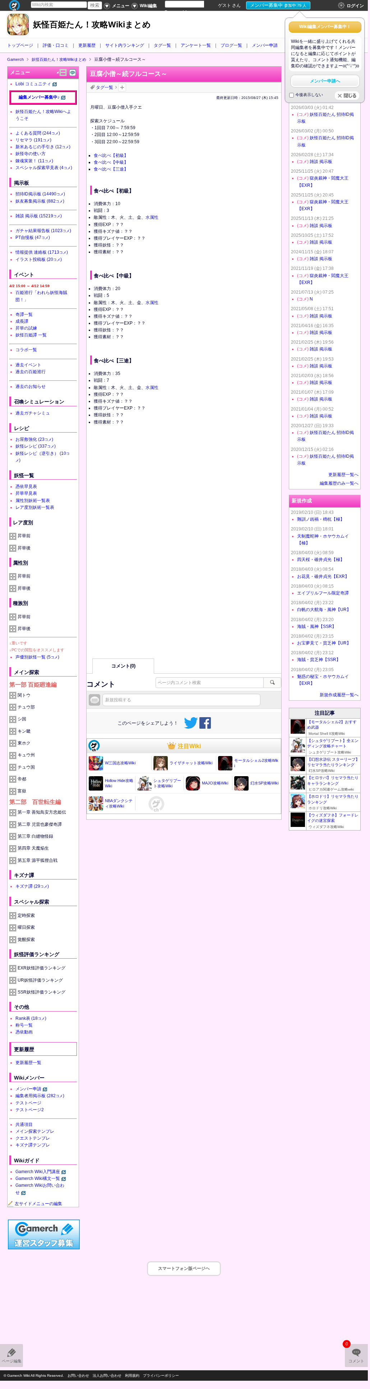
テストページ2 (29, 1109)
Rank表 (30, 1018)
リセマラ (33, 139)
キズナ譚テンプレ (32, 1145)
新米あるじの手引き (42, 146)
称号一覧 (24, 1025)
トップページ (20, 45)
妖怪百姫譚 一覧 (31, 335)
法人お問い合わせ (107, 1375)
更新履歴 (87, 45)
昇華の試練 (26, 328)
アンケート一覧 (196, 45)
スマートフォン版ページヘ (184, 1268)
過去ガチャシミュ (32, 413)
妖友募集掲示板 (39, 201)
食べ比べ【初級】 (111, 155)
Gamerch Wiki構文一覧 (37, 1178)
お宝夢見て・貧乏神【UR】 (324, 643)
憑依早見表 (26, 486)
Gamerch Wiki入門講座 (37, 1171)
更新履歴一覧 (28, 1062)
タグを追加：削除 (122, 87)
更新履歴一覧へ (343, 474)
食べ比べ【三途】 (111, 169)
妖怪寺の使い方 (30, 153)
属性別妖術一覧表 (32, 500)
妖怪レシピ (35, 446)
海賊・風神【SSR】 (316, 626)
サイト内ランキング (124, 45)
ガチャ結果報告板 (43, 230)
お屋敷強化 (34, 439)
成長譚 (21, 321)
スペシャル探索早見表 (43, 167)
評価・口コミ (56, 45)
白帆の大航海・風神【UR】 (324, 609)
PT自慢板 (32, 237)
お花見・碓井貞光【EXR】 (323, 576)
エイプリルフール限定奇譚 (323, 593)
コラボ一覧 (26, 349)
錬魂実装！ (34, 160)
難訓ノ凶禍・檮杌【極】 (320, 519)
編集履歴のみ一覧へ (339, 483)
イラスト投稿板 (38, 259)
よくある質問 (37, 133)
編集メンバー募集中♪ (39, 97)
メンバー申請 (265, 45)
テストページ (28, 1102)
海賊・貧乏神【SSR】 (319, 659)
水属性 (151, 217)
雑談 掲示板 (38, 215)
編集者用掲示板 (39, 1095)
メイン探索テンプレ (34, 1131)
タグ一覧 (162, 45)
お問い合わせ (78, 1375)
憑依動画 (24, 1032)
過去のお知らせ (30, 386)
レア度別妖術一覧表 (34, 507)
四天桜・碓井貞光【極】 (320, 559)
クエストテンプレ (32, 1138)
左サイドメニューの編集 (38, 1203)
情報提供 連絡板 (41, 252)
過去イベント (28, 364)
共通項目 (24, 1124)
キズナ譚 (32, 886)
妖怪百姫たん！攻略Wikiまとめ (92, 24)
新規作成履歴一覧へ (339, 694)
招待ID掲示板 (40, 193)
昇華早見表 (26, 493)
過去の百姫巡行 (30, 371)
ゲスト (224, 5)
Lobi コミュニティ (33, 83)
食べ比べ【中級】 (111, 162)
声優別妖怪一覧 (37, 657)
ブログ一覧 (231, 45)
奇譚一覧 (24, 314)
